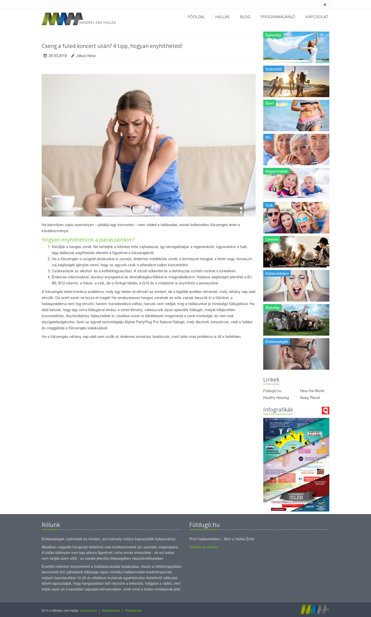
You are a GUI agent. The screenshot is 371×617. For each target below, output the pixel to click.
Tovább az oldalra (203, 546)
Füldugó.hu (272, 390)
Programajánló (278, 16)
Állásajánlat (133, 610)
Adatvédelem (111, 610)
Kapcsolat (317, 16)
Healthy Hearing (276, 397)
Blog (245, 16)
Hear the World (312, 390)
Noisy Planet (310, 397)
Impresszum (89, 610)
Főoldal (196, 16)
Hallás (222, 16)
